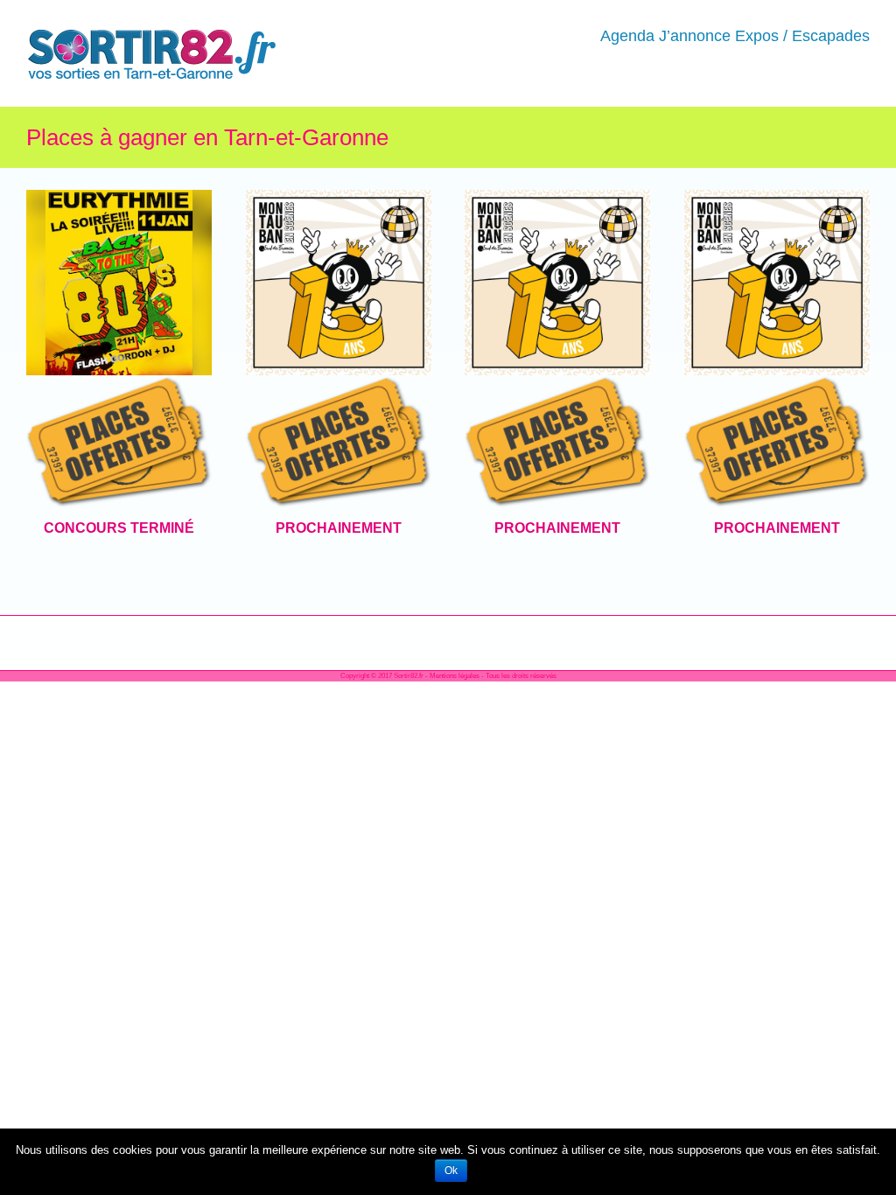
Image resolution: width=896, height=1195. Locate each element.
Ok (451, 1170)
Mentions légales (455, 676)
